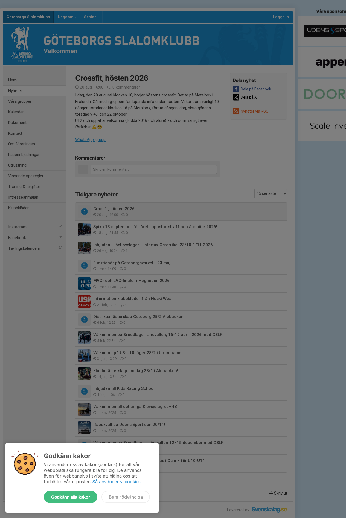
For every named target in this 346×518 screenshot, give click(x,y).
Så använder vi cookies (116, 481)
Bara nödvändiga (126, 497)
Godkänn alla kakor (70, 497)
